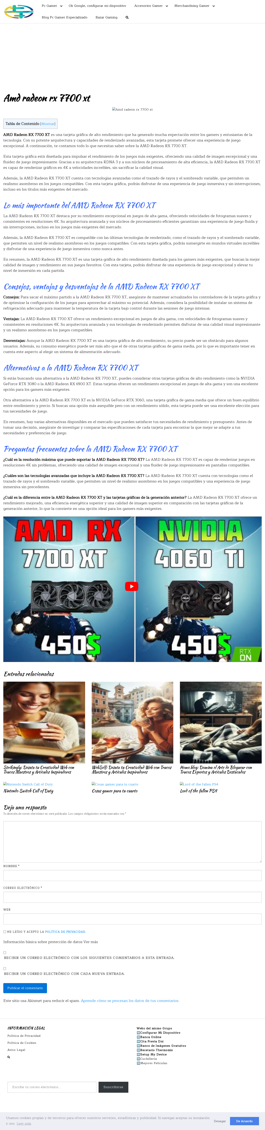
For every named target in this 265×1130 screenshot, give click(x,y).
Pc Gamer (49, 5)
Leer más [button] (24, 1123)
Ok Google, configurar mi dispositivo (97, 5)
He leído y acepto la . (46, 932)
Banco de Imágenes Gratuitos (163, 1045)
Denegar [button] (220, 1121)
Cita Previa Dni (152, 1041)
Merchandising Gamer (192, 5)
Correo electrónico (22, 888)
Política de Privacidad (65, 932)
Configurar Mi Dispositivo (160, 1032)
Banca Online (150, 1037)
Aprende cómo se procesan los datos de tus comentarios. (130, 1001)
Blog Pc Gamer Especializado (64, 17)
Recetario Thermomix (156, 1050)
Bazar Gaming (106, 17)
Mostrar (47, 124)
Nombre (11, 866)
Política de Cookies (21, 1042)
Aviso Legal (16, 1050)
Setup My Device (153, 1054)
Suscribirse (113, 1087)
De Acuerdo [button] (244, 1121)
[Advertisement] (132, 54)
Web (7, 910)
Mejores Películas (153, 1063)
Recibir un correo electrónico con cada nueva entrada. (64, 973)
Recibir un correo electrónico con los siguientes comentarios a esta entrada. (89, 958)
